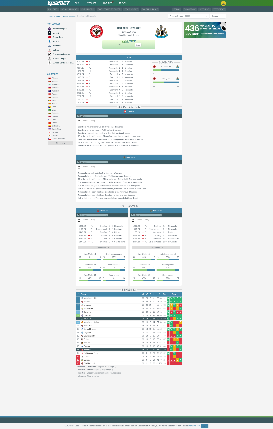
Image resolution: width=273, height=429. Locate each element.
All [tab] (79, 121)
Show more (60, 143)
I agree (204, 426)
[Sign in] (223, 3)
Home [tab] (85, 121)
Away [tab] (93, 121)
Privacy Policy (194, 426)
